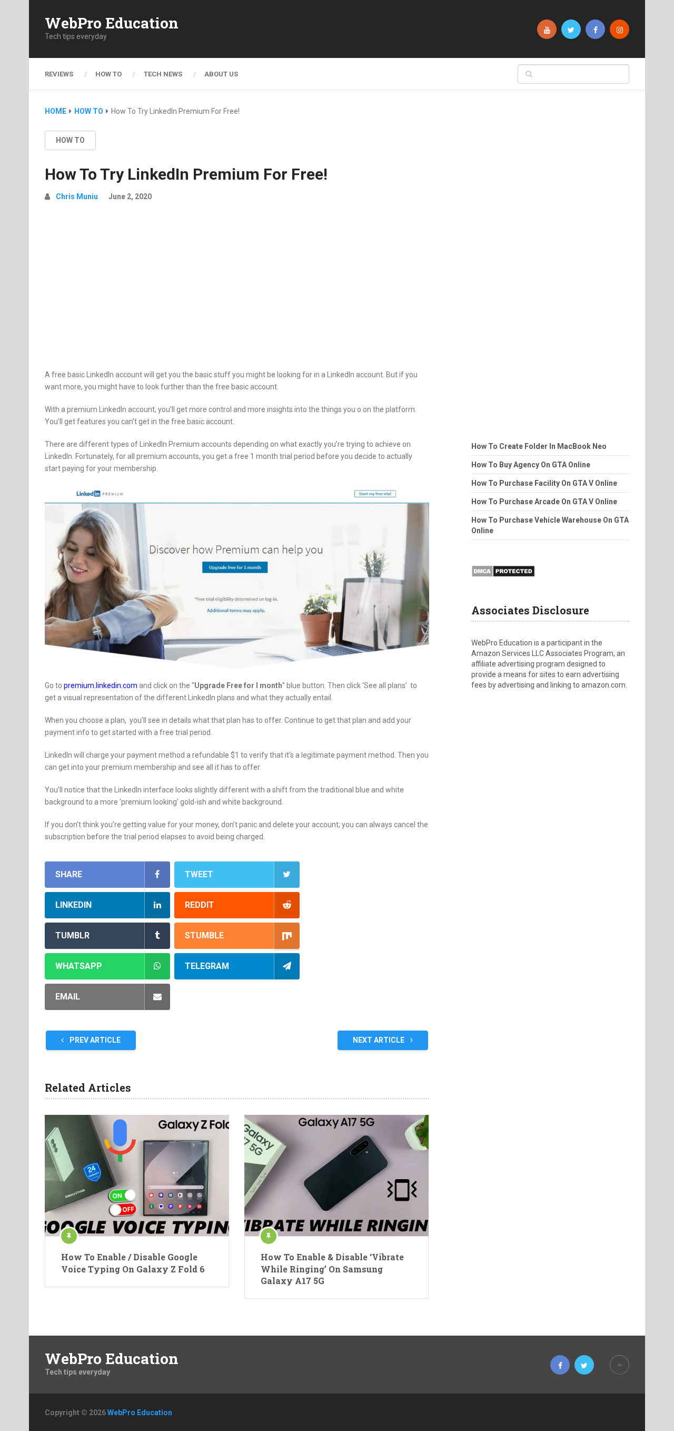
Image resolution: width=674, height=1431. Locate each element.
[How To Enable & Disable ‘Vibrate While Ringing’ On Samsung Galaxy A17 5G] (336, 1175)
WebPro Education (112, 23)
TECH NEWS (163, 74)
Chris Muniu (77, 196)
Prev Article (94, 1040)
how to (70, 140)
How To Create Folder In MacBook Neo (539, 446)
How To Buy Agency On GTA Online (530, 464)
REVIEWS (59, 74)
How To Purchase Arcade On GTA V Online (544, 501)
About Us (221, 74)
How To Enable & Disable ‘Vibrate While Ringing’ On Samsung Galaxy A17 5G (332, 1268)
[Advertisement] (237, 290)
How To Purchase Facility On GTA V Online (544, 483)
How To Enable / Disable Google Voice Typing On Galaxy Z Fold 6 (133, 1262)
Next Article (379, 1040)
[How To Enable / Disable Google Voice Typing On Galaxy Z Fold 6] (137, 1175)
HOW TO (108, 74)
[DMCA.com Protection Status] (503, 580)
